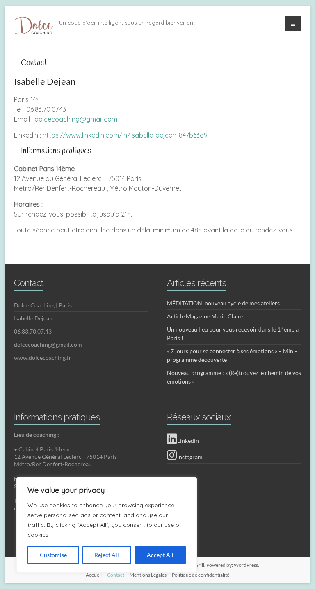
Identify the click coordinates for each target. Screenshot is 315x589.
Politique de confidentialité (200, 575)
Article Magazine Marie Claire (205, 316)
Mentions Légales (148, 575)
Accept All (160, 554)
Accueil (94, 575)
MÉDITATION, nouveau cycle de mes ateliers (223, 303)
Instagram (190, 457)
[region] (106, 525)
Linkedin (188, 440)
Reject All (106, 554)
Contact (115, 575)
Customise (53, 554)
